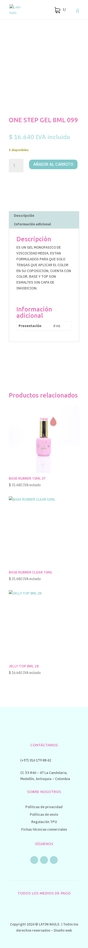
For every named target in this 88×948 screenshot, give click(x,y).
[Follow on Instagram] (44, 860)
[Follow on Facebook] (34, 860)
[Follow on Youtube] (54, 860)
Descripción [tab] (24, 215)
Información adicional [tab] (32, 224)
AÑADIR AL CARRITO (53, 164)
